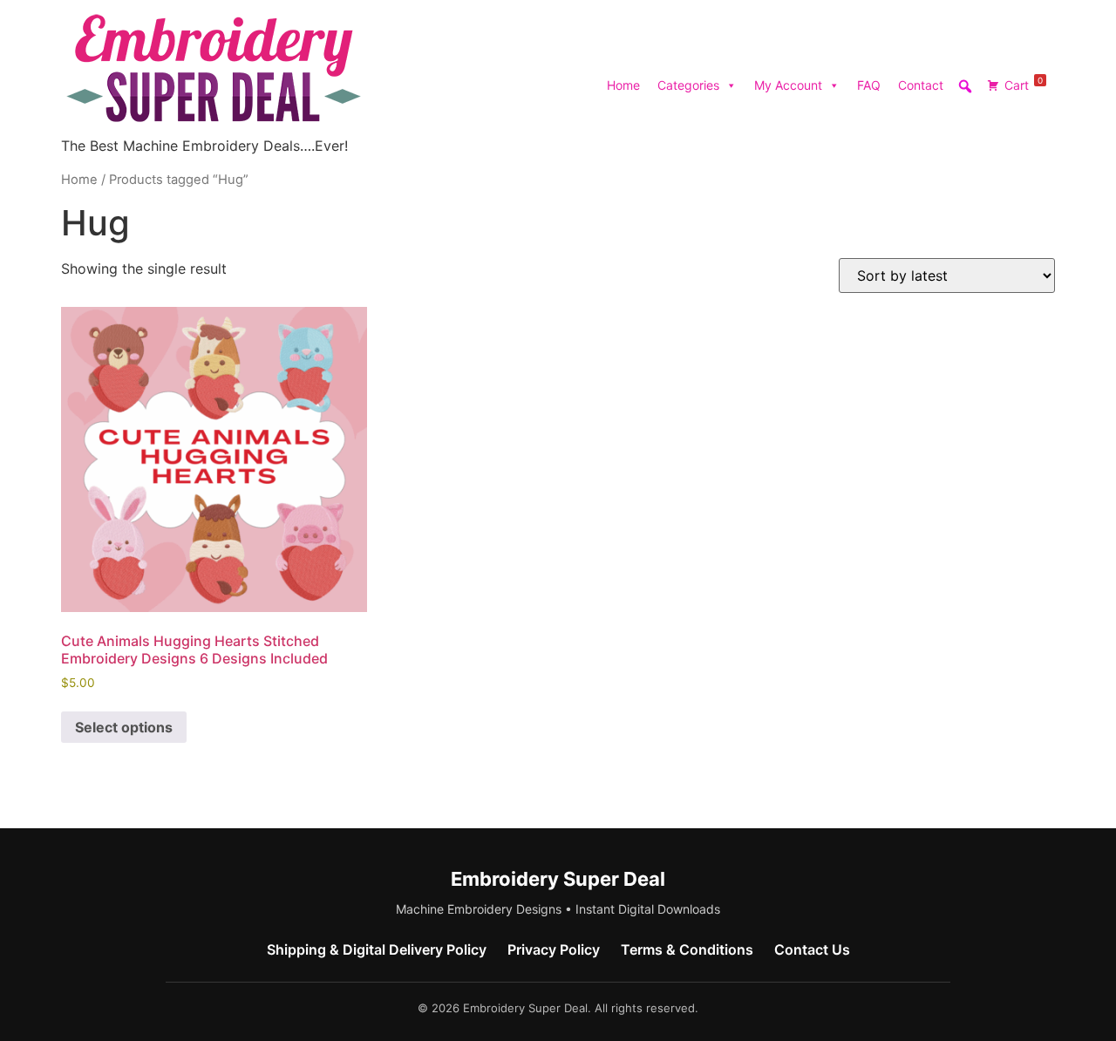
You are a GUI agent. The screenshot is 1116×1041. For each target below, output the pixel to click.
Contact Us (812, 949)
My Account (788, 85)
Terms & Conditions (687, 949)
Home (623, 85)
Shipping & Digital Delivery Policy (377, 949)
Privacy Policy (553, 949)
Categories (688, 85)
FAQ (869, 85)
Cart (1023, 83)
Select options (124, 727)
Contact (920, 85)
